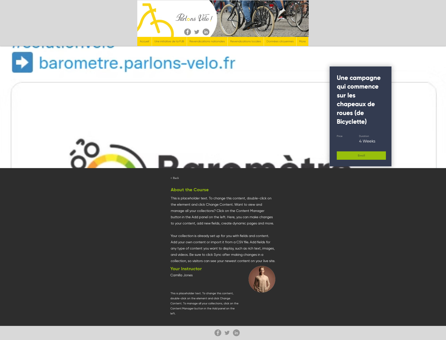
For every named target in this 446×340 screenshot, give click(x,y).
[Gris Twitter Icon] (196, 32)
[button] (361, 155)
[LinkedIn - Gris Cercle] (206, 32)
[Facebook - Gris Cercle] (187, 32)
